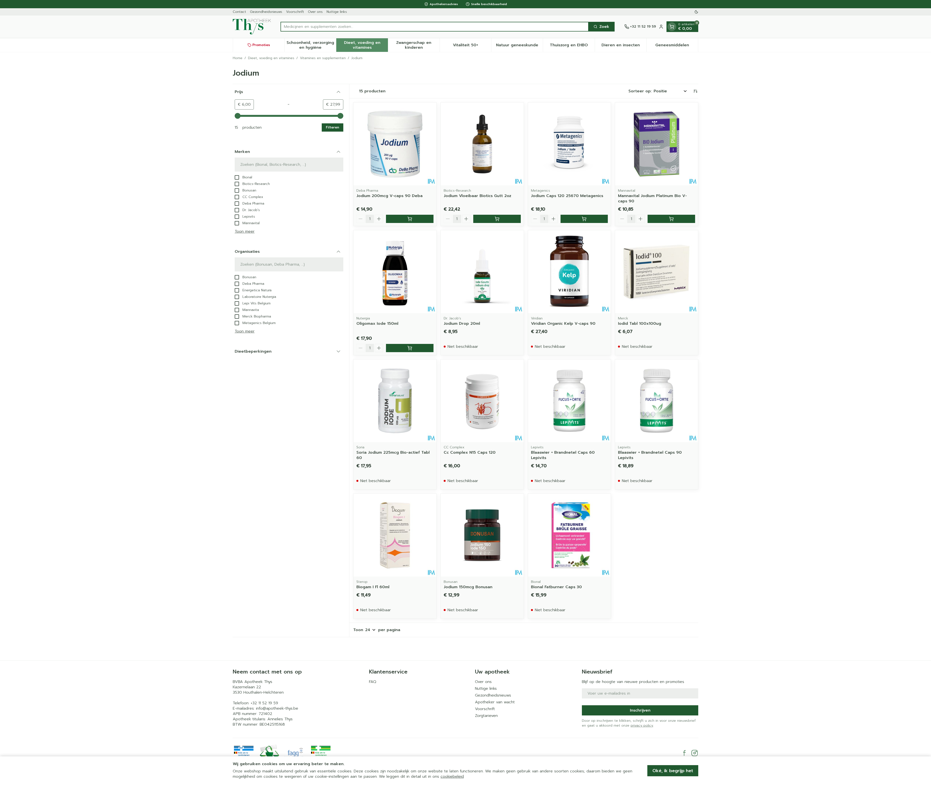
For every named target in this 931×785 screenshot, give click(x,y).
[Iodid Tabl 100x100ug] (656, 271)
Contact (239, 11)
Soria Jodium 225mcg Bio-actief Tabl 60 (393, 455)
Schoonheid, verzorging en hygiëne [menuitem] (311, 45)
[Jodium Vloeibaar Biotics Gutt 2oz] (482, 144)
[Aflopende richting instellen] (695, 91)
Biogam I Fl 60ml (372, 587)
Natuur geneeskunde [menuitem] (519, 46)
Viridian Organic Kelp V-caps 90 (563, 323)
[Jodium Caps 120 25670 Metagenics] (569, 144)
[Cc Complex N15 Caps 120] (482, 400)
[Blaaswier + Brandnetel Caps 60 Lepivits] (569, 400)
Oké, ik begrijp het (672, 770)
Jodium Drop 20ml (462, 323)
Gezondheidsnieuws (266, 11)
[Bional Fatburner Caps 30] (569, 535)
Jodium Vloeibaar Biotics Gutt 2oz (477, 196)
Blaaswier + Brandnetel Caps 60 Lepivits (563, 455)
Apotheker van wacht (495, 702)
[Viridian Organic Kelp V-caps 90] (569, 271)
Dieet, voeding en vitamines (271, 58)
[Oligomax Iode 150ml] (394, 271)
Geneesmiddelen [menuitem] (676, 46)
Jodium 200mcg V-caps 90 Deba (389, 196)
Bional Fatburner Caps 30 (556, 587)
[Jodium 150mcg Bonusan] (482, 535)
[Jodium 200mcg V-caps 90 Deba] (394, 144)
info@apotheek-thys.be (277, 708)
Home (237, 58)
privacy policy (642, 725)
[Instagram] (694, 753)
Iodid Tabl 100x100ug (639, 323)
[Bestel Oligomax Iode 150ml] (409, 348)
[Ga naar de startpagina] (252, 26)
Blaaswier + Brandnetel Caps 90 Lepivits (650, 455)
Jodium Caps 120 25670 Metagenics (567, 196)
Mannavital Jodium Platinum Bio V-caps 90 (652, 198)
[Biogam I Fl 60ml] (394, 535)
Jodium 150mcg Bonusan (468, 587)
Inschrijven (640, 710)
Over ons (315, 11)
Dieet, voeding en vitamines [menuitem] (366, 45)
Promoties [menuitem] (261, 45)
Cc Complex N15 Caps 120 (470, 452)
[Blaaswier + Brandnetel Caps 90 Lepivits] (656, 400)
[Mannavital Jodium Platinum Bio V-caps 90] (656, 144)
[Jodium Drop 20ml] (482, 271)
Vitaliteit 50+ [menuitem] (472, 46)
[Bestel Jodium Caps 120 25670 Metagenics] (584, 219)
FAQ (372, 681)
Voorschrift (295, 11)
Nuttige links (337, 11)
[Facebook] (684, 753)
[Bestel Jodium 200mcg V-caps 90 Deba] (409, 219)
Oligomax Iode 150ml (377, 323)
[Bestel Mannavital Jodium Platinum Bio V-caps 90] (671, 219)
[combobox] (435, 27)
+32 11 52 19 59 (264, 703)
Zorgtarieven (486, 715)
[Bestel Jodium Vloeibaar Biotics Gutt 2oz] (497, 219)
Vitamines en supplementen (323, 58)
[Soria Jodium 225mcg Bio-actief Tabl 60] (394, 400)
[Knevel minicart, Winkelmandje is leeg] (671, 26)
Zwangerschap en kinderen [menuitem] (418, 45)
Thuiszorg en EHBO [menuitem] (572, 46)
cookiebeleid (452, 776)
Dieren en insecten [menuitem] (624, 46)
